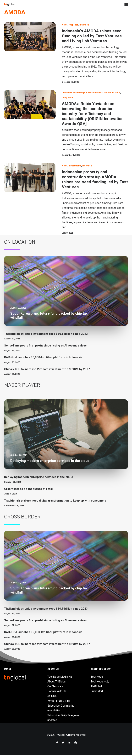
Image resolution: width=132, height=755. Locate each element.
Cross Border (22, 517)
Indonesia (84, 25)
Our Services (55, 686)
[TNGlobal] (9, 4)
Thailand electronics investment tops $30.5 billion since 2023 (46, 333)
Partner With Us (56, 691)
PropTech (73, 25)
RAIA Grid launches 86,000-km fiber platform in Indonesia (43, 357)
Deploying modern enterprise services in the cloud (38, 477)
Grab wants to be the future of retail (28, 489)
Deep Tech (67, 97)
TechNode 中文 (100, 681)
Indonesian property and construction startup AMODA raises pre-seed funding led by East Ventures (95, 179)
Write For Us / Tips (58, 700)
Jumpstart (97, 691)
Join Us (52, 696)
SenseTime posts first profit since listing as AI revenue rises (45, 345)
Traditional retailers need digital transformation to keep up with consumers (55, 500)
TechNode (97, 676)
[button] (126, 4)
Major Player (22, 385)
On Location (19, 242)
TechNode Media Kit (59, 676)
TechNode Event (112, 92)
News (65, 25)
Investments (75, 166)
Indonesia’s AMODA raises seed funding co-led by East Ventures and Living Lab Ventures (92, 36)
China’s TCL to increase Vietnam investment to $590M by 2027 (47, 369)
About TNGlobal (56, 681)
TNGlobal (96, 686)
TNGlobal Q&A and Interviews (88, 92)
